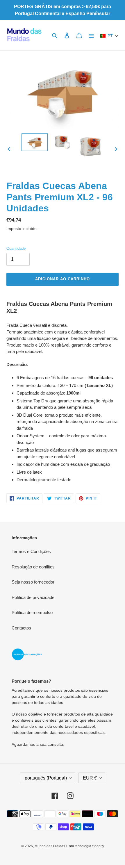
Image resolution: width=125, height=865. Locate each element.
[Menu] (91, 35)
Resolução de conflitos (33, 566)
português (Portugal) (46, 777)
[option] (35, 142)
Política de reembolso (32, 612)
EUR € (90, 777)
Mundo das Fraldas (50, 846)
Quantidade (16, 248)
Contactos (21, 627)
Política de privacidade (33, 597)
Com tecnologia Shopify (85, 846)
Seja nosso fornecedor (33, 581)
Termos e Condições (31, 551)
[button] (109, 36)
